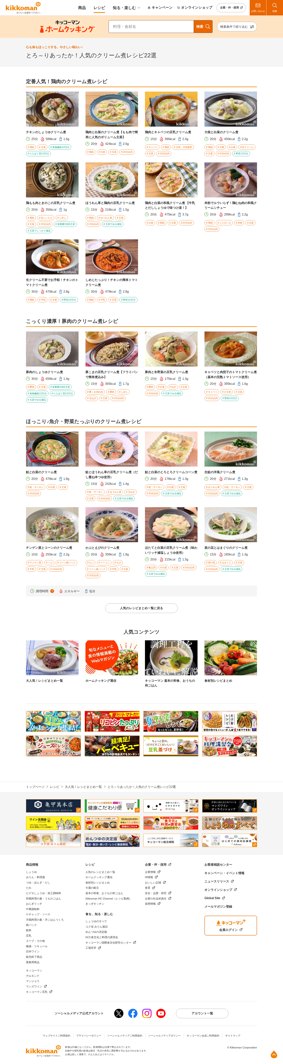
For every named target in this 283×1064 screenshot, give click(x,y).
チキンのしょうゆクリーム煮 (46, 132)
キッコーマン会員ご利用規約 (203, 1035)
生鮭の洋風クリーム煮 (219, 472)
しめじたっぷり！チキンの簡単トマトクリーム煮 (111, 282)
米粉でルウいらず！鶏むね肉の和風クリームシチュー (230, 205)
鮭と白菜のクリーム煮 (41, 472)
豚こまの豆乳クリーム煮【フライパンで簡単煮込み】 (111, 374)
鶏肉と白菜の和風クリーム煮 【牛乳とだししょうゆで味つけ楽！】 (170, 205)
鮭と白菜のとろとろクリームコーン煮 (171, 472)
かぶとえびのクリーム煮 (102, 547)
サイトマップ (232, 1035)
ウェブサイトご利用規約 (56, 1035)
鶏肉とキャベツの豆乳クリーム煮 (168, 132)
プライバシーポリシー (88, 1035)
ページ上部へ (274, 1054)
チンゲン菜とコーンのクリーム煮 (49, 547)
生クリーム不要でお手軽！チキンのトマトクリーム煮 (52, 282)
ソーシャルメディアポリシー (164, 1035)
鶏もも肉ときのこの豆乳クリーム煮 (50, 203)
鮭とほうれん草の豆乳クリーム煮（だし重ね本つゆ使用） (111, 474)
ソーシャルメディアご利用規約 (124, 1035)
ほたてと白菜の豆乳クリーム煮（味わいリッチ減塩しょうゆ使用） (171, 550)
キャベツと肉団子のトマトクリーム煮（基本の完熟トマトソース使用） (230, 374)
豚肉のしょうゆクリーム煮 (44, 372)
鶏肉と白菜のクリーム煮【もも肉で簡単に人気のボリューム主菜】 (111, 134)
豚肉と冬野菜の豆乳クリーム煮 (166, 372)
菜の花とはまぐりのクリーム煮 (226, 547)
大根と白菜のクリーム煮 (221, 132)
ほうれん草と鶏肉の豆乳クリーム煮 (110, 203)
